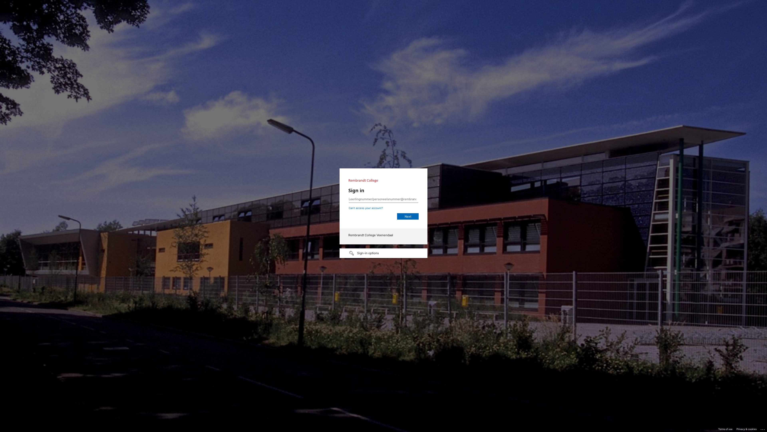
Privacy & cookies (746, 429)
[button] (383, 253)
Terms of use (725, 429)
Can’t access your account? (366, 208)
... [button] (763, 429)
